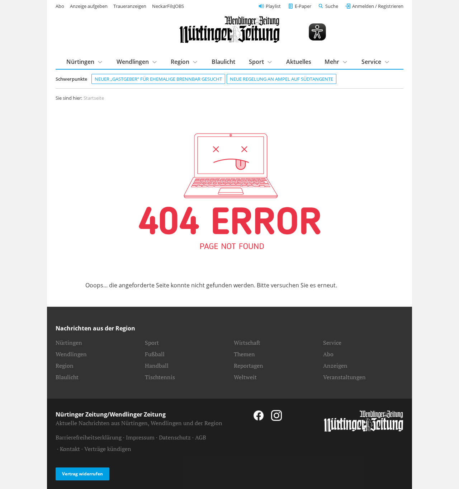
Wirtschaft (247, 343)
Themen (244, 354)
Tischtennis (160, 377)
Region (180, 62)
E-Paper (303, 6)
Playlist (273, 6)
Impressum (140, 437)
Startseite (94, 98)
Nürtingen (80, 62)
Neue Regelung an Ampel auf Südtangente (281, 79)
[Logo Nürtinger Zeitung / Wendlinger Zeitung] (229, 29)
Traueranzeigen (129, 6)
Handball (157, 366)
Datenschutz (175, 437)
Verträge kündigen (107, 449)
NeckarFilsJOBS (168, 6)
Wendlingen (133, 62)
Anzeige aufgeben (89, 6)
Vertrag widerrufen (82, 474)
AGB (200, 437)
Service (371, 62)
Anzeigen (335, 366)
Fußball (155, 354)
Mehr (332, 62)
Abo (60, 6)
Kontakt (70, 449)
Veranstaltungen (344, 377)
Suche (331, 6)
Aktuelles (298, 62)
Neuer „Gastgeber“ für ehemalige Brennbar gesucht (158, 79)
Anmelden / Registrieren (377, 6)
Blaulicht (223, 62)
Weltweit (245, 377)
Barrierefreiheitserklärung (89, 437)
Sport (256, 62)
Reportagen (248, 366)
